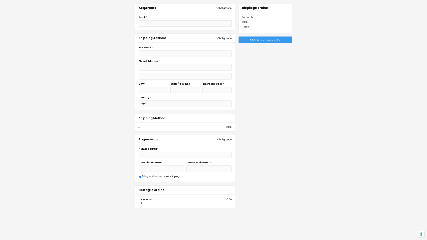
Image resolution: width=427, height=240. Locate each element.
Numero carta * (148, 148)
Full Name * (146, 47)
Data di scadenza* (150, 162)
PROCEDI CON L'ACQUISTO (265, 39)
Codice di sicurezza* (199, 162)
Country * (145, 97)
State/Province (180, 84)
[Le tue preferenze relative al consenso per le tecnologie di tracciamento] (421, 234)
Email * (143, 17)
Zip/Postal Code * (213, 84)
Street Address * (149, 61)
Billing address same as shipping (160, 176)
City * (142, 84)
